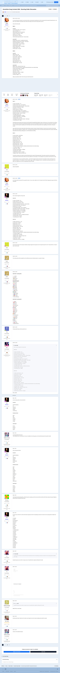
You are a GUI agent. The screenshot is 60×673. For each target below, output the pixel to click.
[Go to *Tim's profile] (7, 329)
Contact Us (11, 671)
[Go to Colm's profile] (7, 166)
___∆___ (7, 571)
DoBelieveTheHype (7, 605)
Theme (3, 671)
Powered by (54, 671)
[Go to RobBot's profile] (7, 20)
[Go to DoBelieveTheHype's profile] (7, 602)
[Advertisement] (30, 85)
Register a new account (16, 651)
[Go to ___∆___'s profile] (21, 95)
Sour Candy (7, 621)
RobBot (7, 23)
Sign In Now (43, 651)
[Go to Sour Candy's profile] (27, 95)
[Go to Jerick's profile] (7, 258)
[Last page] (9, 16)
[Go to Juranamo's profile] (7, 497)
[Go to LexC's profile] (23, 95)
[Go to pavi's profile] (7, 344)
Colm (7, 169)
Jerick (7, 261)
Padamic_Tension (7, 437)
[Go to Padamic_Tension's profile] (25, 95)
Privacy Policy (7, 671)
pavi (7, 347)
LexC (7, 198)
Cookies (15, 671)
